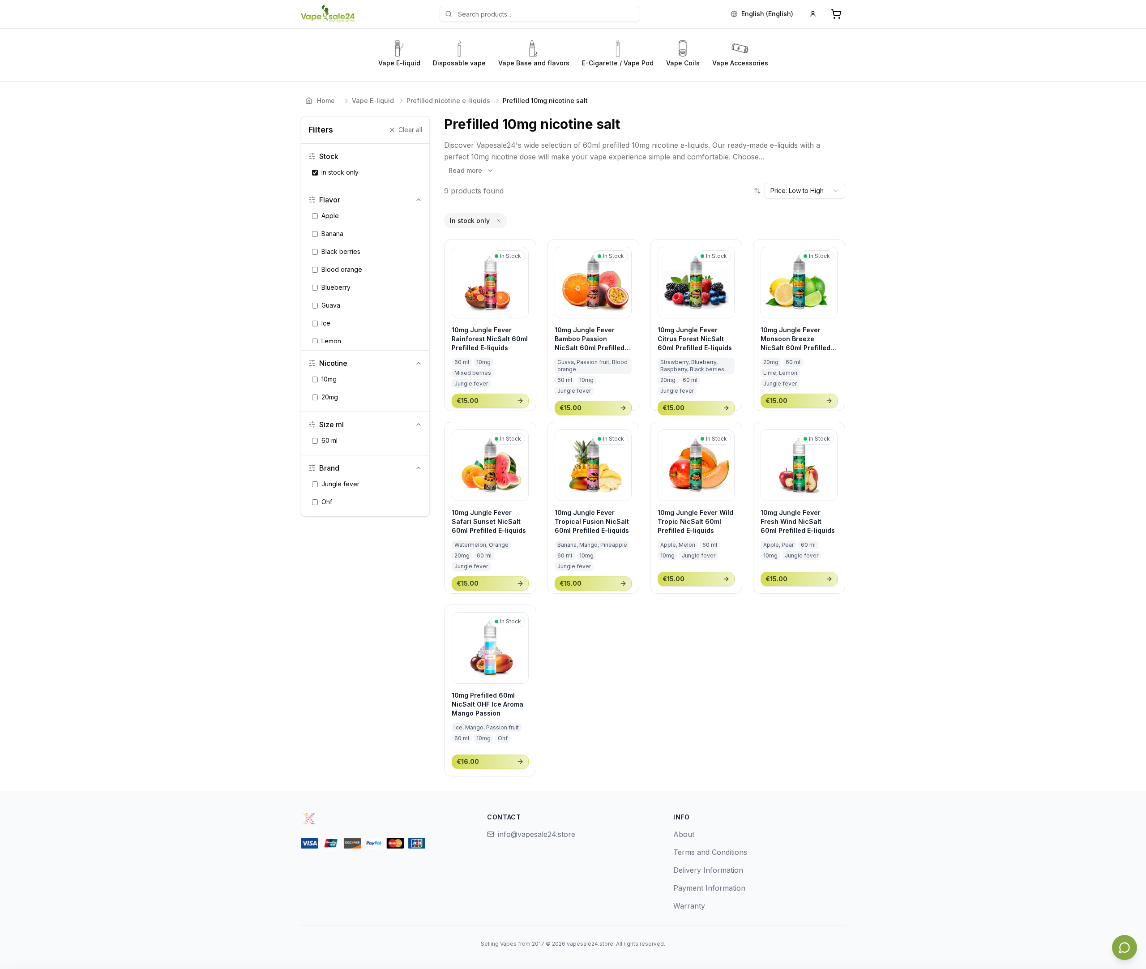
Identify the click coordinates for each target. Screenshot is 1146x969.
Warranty (689, 905)
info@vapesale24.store (536, 834)
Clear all (410, 129)
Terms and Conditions (710, 852)
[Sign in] (813, 14)
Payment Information (709, 887)
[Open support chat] (1124, 947)
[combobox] (805, 191)
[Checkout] (836, 14)
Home (326, 100)
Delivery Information (708, 870)
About (683, 834)
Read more (465, 170)
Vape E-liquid (373, 100)
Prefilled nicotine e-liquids (448, 100)
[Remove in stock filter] (498, 220)
